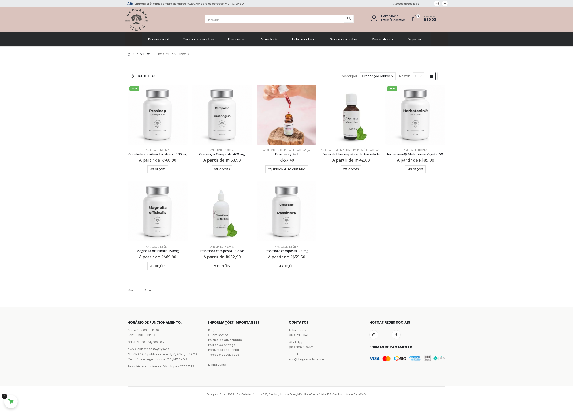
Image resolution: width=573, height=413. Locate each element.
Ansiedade (269, 39)
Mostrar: (404, 76)
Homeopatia (352, 150)
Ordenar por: (349, 76)
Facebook (396, 334)
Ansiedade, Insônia (157, 150)
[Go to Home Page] (129, 54)
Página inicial (158, 39)
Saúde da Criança (299, 150)
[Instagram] (437, 3)
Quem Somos (218, 335)
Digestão (415, 39)
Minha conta (217, 364)
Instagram (373, 334)
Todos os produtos (198, 39)
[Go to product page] (222, 115)
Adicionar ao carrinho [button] (288, 169)
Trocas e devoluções (223, 355)
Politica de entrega (222, 345)
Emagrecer (237, 39)
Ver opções (157, 169)
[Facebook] (445, 3)
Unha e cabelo (303, 39)
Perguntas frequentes (224, 350)
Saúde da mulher (343, 39)
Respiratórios (382, 39)
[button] (143, 76)
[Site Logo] (136, 20)
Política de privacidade (225, 340)
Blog (211, 330)
